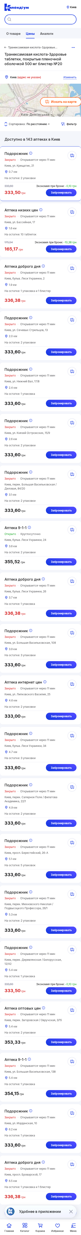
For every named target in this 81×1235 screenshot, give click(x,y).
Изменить (69, 77)
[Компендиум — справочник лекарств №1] (16, 7)
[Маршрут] (72, 155)
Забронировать (61, 192)
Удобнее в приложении (40, 1211)
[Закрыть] (70, 1211)
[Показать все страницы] (73, 47)
